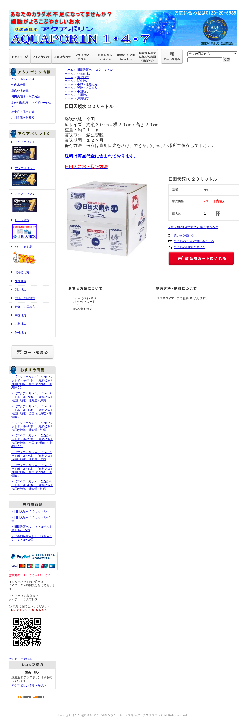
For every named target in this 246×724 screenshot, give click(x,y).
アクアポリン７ (25, 193)
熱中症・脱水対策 (22, 112)
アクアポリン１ (25, 142)
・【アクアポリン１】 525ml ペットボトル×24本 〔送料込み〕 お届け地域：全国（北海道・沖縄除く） (32, 382)
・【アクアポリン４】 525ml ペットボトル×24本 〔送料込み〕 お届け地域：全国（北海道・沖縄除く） (32, 441)
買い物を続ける (184, 235)
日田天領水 (22, 220)
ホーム (69, 69)
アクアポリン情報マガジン (28, 685)
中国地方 (20, 315)
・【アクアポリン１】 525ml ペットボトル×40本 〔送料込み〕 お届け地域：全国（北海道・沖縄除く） (32, 412)
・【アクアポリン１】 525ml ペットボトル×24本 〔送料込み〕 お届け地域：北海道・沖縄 (32, 397)
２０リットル (104, 69)
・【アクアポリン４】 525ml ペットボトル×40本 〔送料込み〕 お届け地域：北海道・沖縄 (32, 485)
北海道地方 (22, 272)
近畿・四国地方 (25, 306)
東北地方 (20, 281)
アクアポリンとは (22, 78)
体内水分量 (18, 84)
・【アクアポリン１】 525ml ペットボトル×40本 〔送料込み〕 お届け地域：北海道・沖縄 (32, 426)
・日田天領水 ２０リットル (29, 511)
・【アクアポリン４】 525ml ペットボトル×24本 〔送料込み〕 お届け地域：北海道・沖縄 (32, 456)
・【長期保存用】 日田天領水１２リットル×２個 (31, 538)
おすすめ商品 (23, 246)
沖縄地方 (20, 332)
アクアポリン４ (25, 168)
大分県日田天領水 (20, 659)
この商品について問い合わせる (194, 241)
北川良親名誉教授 (22, 117)
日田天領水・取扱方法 (25, 96)
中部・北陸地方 (25, 298)
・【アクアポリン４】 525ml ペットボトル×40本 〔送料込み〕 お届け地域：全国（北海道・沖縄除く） (32, 470)
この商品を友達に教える (189, 247)
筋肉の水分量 (20, 90)
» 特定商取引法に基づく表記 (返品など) (193, 227)
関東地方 (20, 289)
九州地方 (20, 324)
